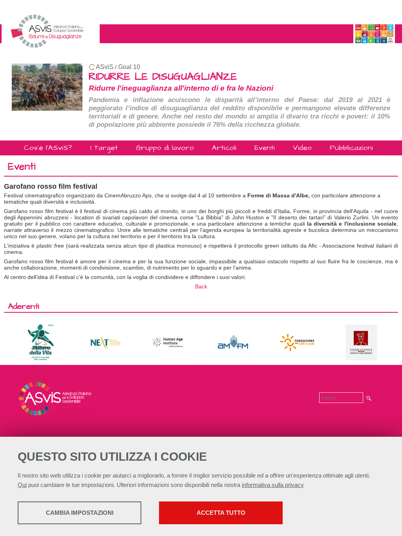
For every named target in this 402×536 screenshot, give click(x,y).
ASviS (104, 67)
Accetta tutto (221, 512)
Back (201, 286)
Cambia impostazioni (79, 512)
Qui (22, 484)
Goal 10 (129, 67)
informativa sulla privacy (273, 484)
